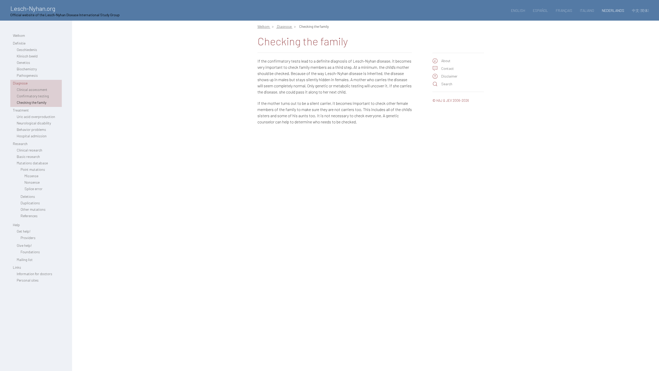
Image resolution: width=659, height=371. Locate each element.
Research (20, 143)
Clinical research (29, 150)
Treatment (21, 110)
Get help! (24, 231)
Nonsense (32, 182)
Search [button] (446, 84)
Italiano (587, 10)
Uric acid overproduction (36, 116)
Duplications (30, 203)
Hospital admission (32, 136)
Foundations (30, 252)
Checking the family (31, 102)
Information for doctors (34, 274)
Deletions (28, 196)
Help (16, 225)
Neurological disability (34, 123)
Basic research (28, 156)
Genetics (23, 62)
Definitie (19, 43)
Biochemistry (27, 69)
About (445, 60)
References (29, 216)
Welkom (19, 35)
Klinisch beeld (27, 56)
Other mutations (33, 209)
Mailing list (25, 259)
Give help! (24, 245)
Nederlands (613, 10)
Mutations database (32, 163)
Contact (447, 68)
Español (540, 10)
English (518, 10)
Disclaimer (449, 76)
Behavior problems (31, 129)
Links (17, 267)
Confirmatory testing (33, 96)
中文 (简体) (640, 10)
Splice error (33, 189)
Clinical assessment (32, 89)
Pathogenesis (27, 75)
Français (564, 10)
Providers (28, 237)
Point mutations (33, 169)
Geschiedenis (27, 49)
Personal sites (28, 280)
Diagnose (20, 83)
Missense (31, 176)
